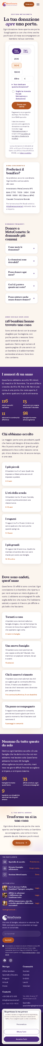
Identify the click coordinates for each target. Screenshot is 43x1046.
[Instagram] (10, 960)
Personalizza (21, 1024)
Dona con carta (21, 105)
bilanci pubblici (25, 153)
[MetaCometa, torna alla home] (9, 4)
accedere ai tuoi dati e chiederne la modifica (21, 136)
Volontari (26, 986)
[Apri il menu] (38, 4)
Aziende (26, 975)
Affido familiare (8, 971)
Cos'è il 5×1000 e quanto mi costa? (17, 286)
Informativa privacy (28, 952)
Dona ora (29, 4)
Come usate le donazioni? (15, 248)
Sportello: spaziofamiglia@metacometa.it (32, 1004)
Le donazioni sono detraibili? (17, 261)
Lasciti (25, 982)
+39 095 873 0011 (9, 996)
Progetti (5, 978)
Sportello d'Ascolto (10, 975)
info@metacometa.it (14, 206)
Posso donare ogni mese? (17, 273)
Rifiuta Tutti (21, 1032)
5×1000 (26, 978)
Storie (4, 986)
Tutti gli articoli (8, 910)
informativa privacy (19, 131)
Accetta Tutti (21, 1039)
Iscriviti (8, 940)
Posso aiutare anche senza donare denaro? (19, 298)
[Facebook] (4, 960)
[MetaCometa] (21, 917)
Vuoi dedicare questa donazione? (20, 85)
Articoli (5, 982)
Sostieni (26, 971)
